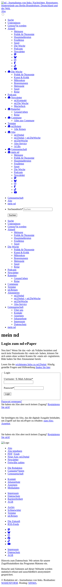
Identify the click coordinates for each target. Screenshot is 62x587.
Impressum (13, 493)
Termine (12, 123)
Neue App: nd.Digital (18, 456)
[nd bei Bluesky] (15, 57)
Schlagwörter (14, 510)
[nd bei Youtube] (15, 68)
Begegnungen (21, 83)
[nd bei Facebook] (15, 63)
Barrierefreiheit (15, 499)
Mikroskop (19, 80)
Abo (3, 11)
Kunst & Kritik (21, 77)
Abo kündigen (15, 451)
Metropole (19, 86)
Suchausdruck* (15, 209)
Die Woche (19, 45)
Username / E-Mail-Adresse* (18, 379)
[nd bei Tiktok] (15, 66)
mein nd (12, 203)
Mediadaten (13, 487)
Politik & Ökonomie (24, 34)
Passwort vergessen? (11, 401)
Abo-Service (20, 143)
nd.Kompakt (20, 100)
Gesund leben (21, 112)
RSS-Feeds (13, 524)
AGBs (17, 146)
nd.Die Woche (21, 103)
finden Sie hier (43, 367)
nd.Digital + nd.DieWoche (27, 137)
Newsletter (19, 51)
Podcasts (18, 48)
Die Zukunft (14, 521)
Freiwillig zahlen (16, 462)
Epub (17, 454)
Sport (16, 43)
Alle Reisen (20, 129)
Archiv (11, 507)
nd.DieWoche (21, 140)
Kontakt (12, 479)
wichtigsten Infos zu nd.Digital (30, 364)
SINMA (32, 583)
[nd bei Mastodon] (15, 54)
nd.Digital (19, 135)
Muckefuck (19, 106)
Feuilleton (19, 40)
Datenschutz (14, 496)
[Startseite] (31, 5)
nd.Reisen (13, 515)
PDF (10, 454)
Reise (17, 91)
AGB (10, 501)
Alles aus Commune (24, 120)
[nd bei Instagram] (15, 60)
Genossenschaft (15, 197)
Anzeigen (12, 484)
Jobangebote (14, 482)
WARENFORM (9, 583)
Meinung (18, 31)
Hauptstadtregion (22, 37)
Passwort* (9, 388)
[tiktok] (15, 189)
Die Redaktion (15, 468)
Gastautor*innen (16, 470)
